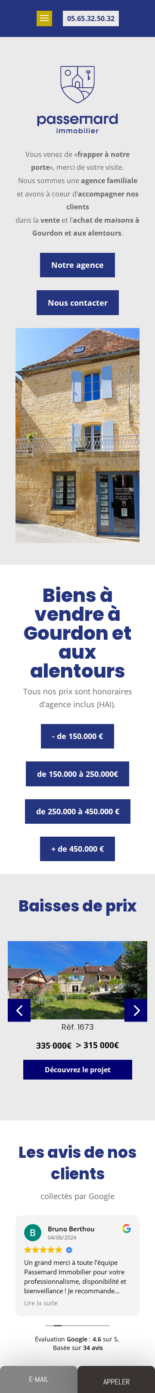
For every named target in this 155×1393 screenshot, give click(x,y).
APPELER (116, 1382)
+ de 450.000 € (77, 849)
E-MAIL (39, 1379)
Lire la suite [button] (41, 1303)
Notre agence (77, 265)
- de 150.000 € (77, 736)
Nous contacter (78, 303)
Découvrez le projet (78, 1069)
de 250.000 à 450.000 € (77, 811)
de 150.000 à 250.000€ (77, 774)
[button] (135, 1010)
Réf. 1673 (78, 1027)
